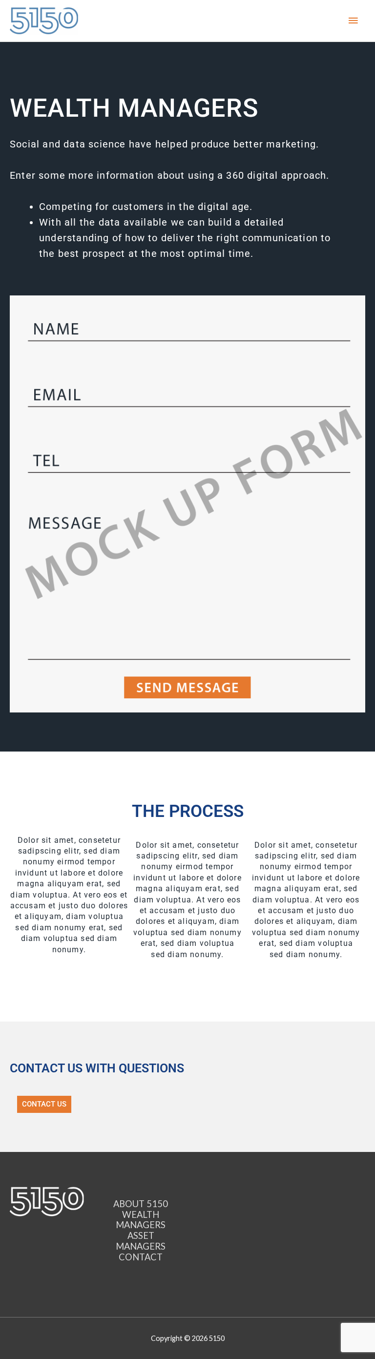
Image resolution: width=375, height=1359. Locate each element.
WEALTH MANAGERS (141, 1220)
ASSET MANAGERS (141, 1241)
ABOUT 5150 (140, 1203)
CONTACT (141, 1257)
